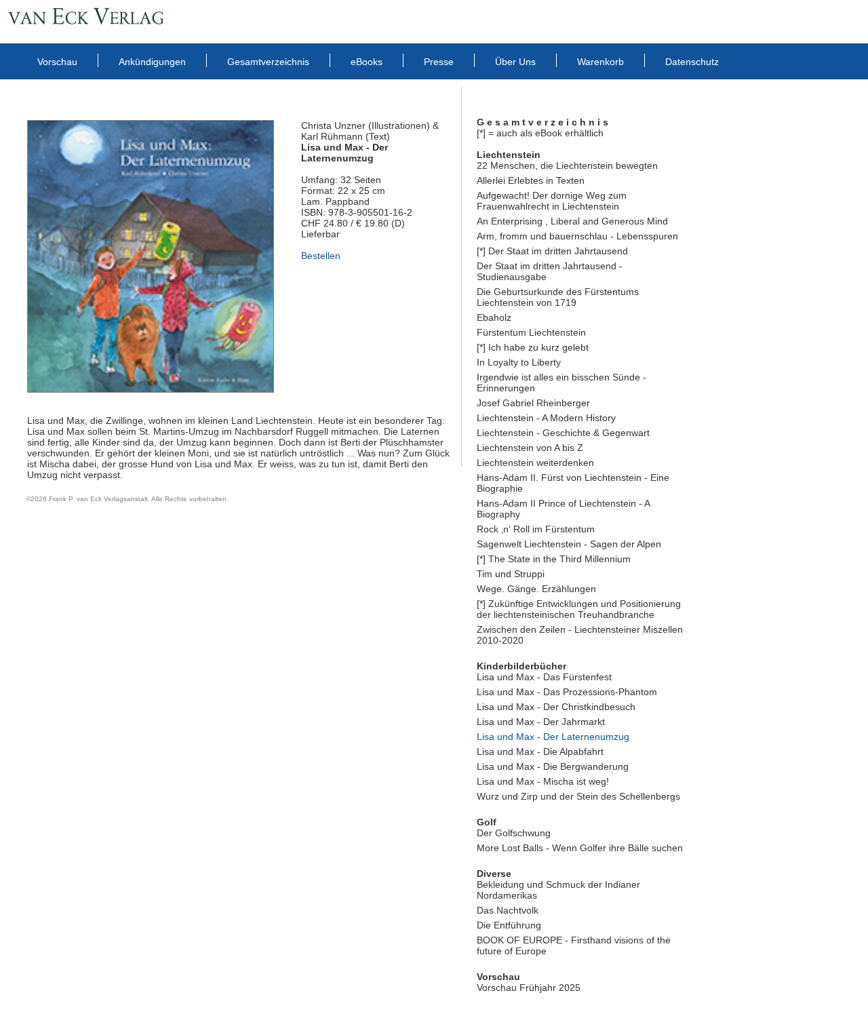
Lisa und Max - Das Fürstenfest (544, 676)
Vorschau (57, 61)
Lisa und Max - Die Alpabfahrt (540, 751)
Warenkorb (600, 61)
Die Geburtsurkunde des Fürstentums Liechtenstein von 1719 (558, 297)
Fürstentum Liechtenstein (531, 332)
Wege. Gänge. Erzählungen (536, 588)
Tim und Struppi (511, 573)
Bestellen (320, 255)
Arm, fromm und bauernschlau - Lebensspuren (577, 236)
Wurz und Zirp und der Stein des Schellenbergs (578, 796)
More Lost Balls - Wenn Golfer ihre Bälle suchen (580, 847)
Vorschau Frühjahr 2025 (528, 987)
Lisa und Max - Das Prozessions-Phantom (567, 691)
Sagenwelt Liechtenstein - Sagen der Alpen (569, 544)
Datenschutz (692, 61)
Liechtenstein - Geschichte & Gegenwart (563, 432)
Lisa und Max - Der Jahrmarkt (541, 721)
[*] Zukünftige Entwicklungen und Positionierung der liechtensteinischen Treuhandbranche (579, 609)
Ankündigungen (152, 61)
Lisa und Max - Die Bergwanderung (553, 766)
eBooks (366, 61)
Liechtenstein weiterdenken (535, 462)
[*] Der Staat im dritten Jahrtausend (552, 251)
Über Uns (515, 61)
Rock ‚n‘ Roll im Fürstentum (536, 529)
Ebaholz (494, 317)
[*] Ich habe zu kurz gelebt (533, 347)
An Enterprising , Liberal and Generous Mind (572, 221)
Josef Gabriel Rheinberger (533, 402)
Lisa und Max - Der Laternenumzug (553, 736)
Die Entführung (509, 925)
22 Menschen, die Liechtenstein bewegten (567, 165)
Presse (439, 61)
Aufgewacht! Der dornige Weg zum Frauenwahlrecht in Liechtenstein (552, 201)
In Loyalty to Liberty (519, 362)
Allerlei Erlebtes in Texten (531, 180)
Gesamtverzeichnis (268, 61)
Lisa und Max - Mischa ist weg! (543, 781)
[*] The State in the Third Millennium (554, 558)
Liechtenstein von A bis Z (530, 447)
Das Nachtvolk (507, 910)
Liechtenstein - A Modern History (546, 417)
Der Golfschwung (514, 832)
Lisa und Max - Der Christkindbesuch (556, 706)
